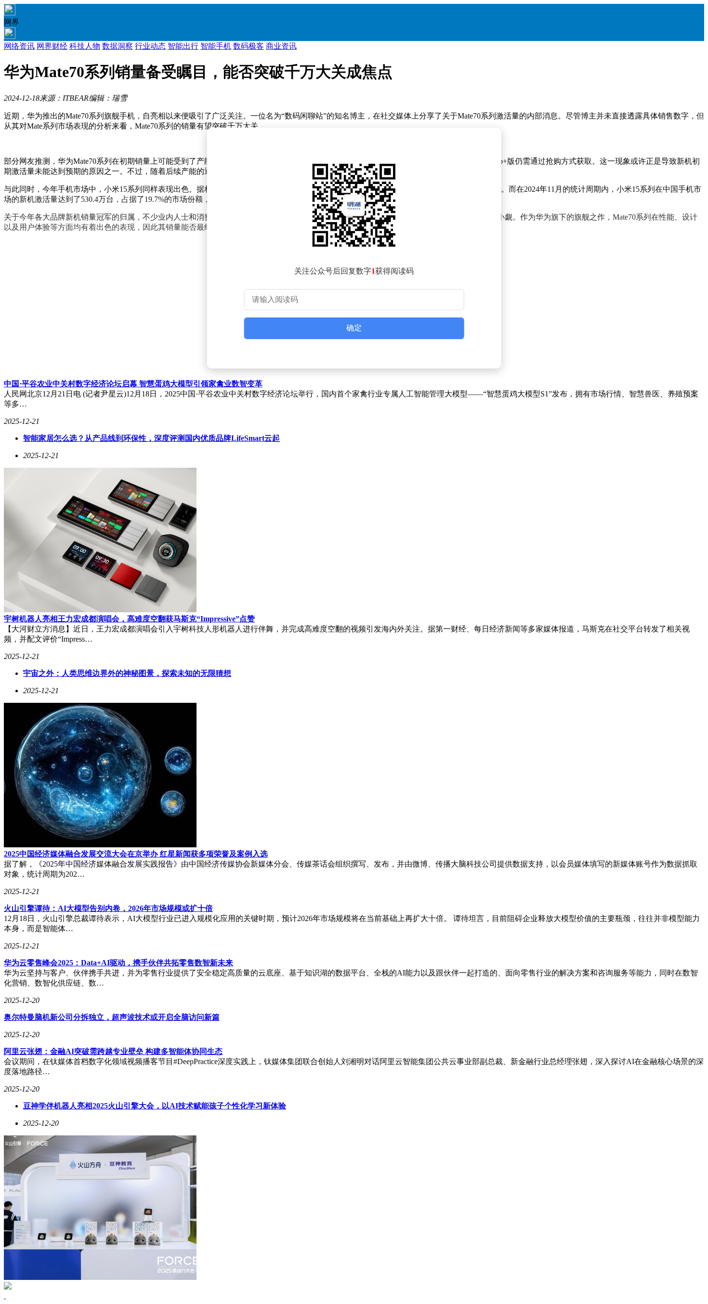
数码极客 (248, 46)
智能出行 (183, 46)
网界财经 (52, 46)
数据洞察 (117, 46)
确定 (354, 328)
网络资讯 (19, 46)
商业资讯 (281, 46)
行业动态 (150, 46)
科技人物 (84, 46)
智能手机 (215, 46)
